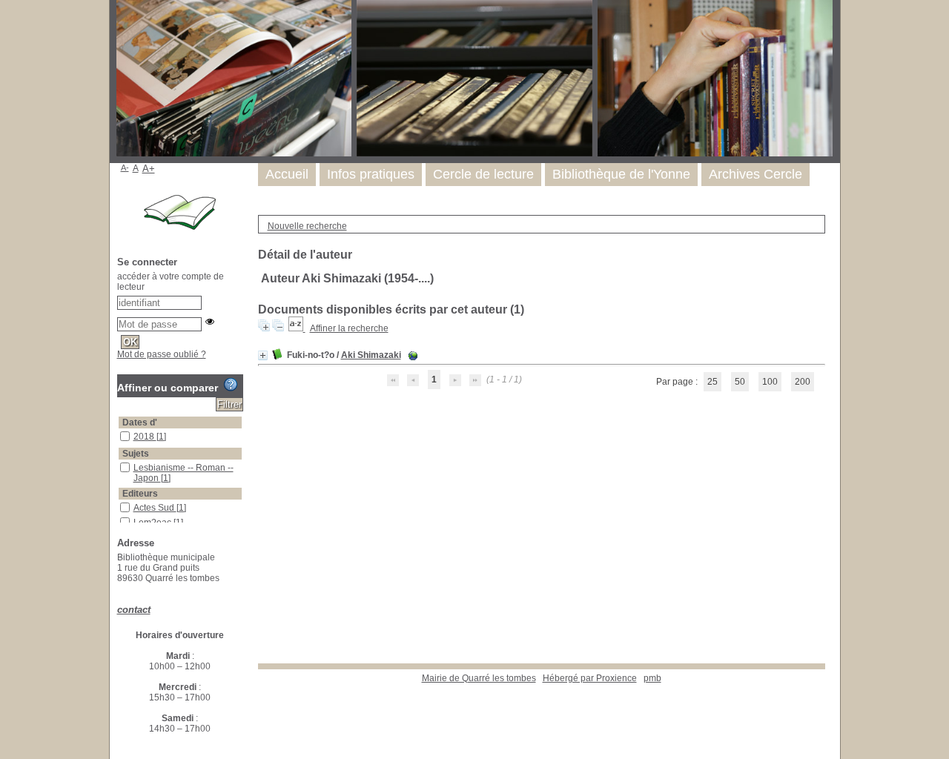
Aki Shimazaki (371, 355)
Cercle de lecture (483, 174)
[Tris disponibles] (296, 328)
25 (712, 382)
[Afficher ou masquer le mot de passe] (209, 321)
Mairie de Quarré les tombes (479, 678)
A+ (148, 168)
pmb (652, 678)
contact (134, 609)
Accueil (286, 174)
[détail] (263, 355)
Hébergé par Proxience (590, 678)
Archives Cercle (755, 174)
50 (740, 382)
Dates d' (139, 422)
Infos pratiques (370, 174)
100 (770, 382)
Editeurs (140, 493)
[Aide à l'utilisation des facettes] (230, 384)
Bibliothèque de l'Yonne (621, 174)
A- (125, 167)
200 (802, 382)
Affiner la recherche (349, 328)
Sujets (135, 453)
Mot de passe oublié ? (161, 354)
